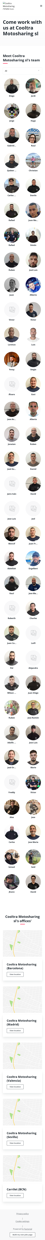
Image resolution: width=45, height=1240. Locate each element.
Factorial (28, 1229)
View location (15, 974)
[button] (40, 5)
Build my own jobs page (22, 1235)
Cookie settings (22, 1221)
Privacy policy (22, 1213)
